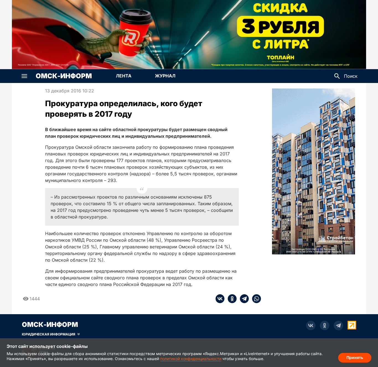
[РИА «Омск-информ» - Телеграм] (338, 325)
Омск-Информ (64, 76)
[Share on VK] (220, 298)
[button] (24, 76)
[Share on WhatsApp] (255, 298)
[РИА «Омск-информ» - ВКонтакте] (310, 325)
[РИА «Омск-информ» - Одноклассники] (324, 325)
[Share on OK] (230, 298)
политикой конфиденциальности (190, 358)
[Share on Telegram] (243, 298)
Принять (354, 357)
